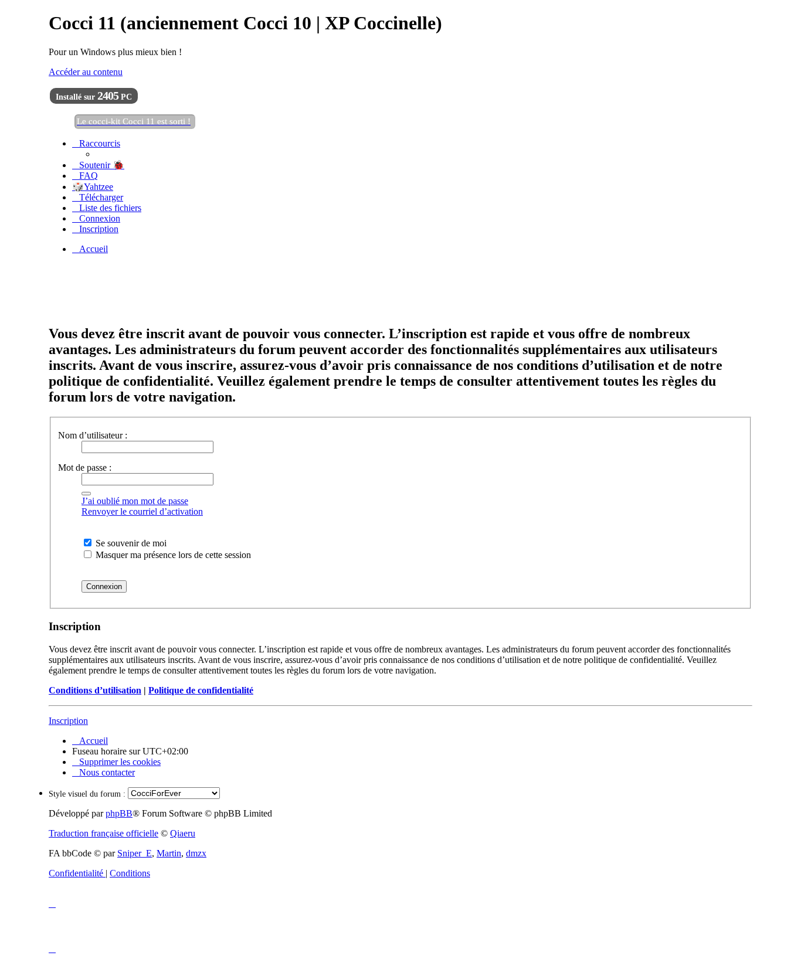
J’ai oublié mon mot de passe (135, 501)
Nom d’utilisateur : (92, 435)
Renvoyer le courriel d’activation (142, 511)
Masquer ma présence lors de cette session (172, 555)
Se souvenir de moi (130, 543)
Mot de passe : (84, 467)
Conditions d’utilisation (95, 690)
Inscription (68, 721)
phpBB (119, 813)
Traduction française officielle (103, 833)
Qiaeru (182, 833)
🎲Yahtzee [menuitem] (92, 187)
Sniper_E (134, 853)
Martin (169, 853)
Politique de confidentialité (200, 690)
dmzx (196, 853)
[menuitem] (98, 165)
